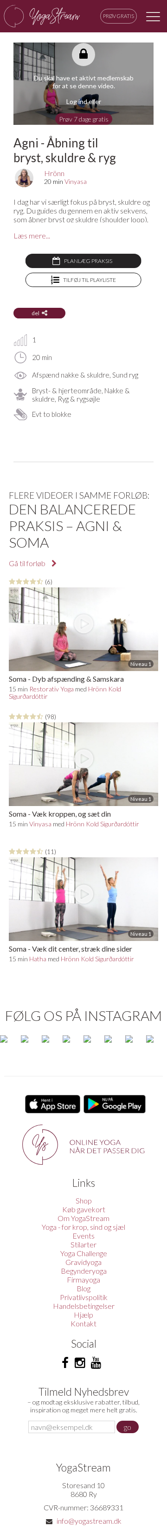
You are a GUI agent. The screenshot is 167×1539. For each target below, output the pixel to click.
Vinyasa (75, 181)
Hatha (37, 959)
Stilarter (83, 1244)
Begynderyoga (84, 1270)
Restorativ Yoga (51, 689)
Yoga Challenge (83, 1253)
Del (35, 313)
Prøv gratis (118, 16)
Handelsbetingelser (84, 1305)
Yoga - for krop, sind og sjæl (83, 1226)
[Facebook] (65, 1363)
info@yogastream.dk (89, 1520)
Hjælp (83, 1314)
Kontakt (83, 1323)
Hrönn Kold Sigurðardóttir (102, 824)
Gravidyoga (83, 1262)
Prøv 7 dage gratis (84, 119)
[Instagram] (80, 1363)
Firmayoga (83, 1279)
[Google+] (96, 1363)
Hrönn (54, 173)
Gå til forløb (28, 563)
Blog (83, 1288)
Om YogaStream (83, 1218)
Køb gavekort (83, 1209)
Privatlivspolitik (84, 1297)
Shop (84, 1200)
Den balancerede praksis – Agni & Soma (72, 525)
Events (83, 1235)
